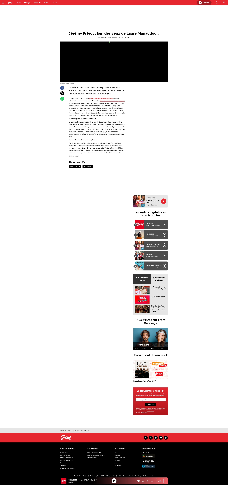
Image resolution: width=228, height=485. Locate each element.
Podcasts (37, 3)
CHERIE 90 (149, 255)
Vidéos (54, 3)
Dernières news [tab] (142, 279)
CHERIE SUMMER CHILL (153, 265)
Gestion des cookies (148, 476)
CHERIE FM (149, 223)
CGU (102, 476)
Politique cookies (110, 476)
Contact (85, 476)
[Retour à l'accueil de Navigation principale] (10, 2)
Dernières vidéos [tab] (159, 279)
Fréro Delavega (141, 344)
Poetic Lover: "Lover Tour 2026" (144, 381)
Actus (46, 3)
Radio (19, 3)
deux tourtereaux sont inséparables (112, 101)
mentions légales (150, 410)
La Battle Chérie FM (158, 296)
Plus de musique (160, 481)
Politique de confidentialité (125, 476)
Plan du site (77, 476)
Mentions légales (94, 476)
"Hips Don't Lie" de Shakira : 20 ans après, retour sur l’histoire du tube (158, 309)
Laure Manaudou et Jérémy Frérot (101, 98)
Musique (27, 3)
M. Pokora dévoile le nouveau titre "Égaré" (158, 288)
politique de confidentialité (141, 412)
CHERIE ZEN (150, 234)
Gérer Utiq (138, 476)
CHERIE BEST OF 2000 (152, 201)
